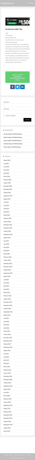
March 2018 (7, 431)
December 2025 (8, 186)
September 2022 (8, 312)
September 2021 (8, 347)
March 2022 (7, 331)
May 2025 (6, 208)
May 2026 (6, 170)
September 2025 (8, 196)
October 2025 (7, 192)
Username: (6, 102)
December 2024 (8, 224)
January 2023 (7, 299)
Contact (15, 455)
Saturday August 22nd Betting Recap (13, 143)
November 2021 (8, 341)
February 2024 (7, 257)
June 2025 (6, 205)
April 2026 (6, 173)
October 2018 (7, 421)
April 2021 (6, 363)
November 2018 (8, 418)
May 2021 (6, 360)
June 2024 (6, 244)
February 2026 (7, 179)
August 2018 (7, 428)
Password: (6, 109)
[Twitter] (17, 87)
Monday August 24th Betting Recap (13, 137)
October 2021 (7, 344)
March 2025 (7, 215)
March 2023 (7, 292)
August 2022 (7, 315)
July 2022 (6, 318)
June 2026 (6, 166)
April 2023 (6, 289)
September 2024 (8, 234)
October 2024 (7, 231)
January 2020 (7, 402)
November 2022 (8, 305)
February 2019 (7, 412)
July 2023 (6, 279)
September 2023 (8, 273)
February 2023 (7, 295)
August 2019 (7, 408)
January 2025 (7, 221)
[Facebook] (12, 87)
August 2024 (7, 237)
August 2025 (7, 199)
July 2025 (6, 202)
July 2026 (6, 163)
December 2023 (8, 263)
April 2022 (6, 328)
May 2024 (6, 247)
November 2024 (8, 228)
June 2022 (6, 321)
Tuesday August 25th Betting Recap (13, 134)
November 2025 (8, 189)
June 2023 (6, 283)
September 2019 (8, 405)
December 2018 (8, 415)
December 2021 (8, 337)
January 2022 (7, 334)
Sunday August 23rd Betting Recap (13, 140)
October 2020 (7, 382)
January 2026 (7, 183)
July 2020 (6, 392)
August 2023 (7, 276)
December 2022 (8, 302)
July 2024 (6, 241)
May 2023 (6, 286)
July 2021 (6, 353)
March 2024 (7, 254)
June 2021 (6, 357)
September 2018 (8, 424)
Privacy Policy (22, 455)
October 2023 (7, 270)
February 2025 (7, 218)
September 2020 (8, 386)
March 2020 (7, 395)
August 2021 (7, 350)
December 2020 (8, 376)
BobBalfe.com (7, 3)
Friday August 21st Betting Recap (12, 147)
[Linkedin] (22, 87)
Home (6, 455)
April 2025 (6, 212)
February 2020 (7, 399)
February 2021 (7, 370)
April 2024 (6, 250)
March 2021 (7, 366)
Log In (27, 119)
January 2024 (7, 260)
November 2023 (8, 266)
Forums (28, 455)
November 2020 (8, 379)
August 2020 (7, 389)
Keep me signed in (11, 115)
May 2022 (6, 324)
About (10, 455)
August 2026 (7, 160)
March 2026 (7, 176)
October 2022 (7, 308)
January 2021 (7, 373)
